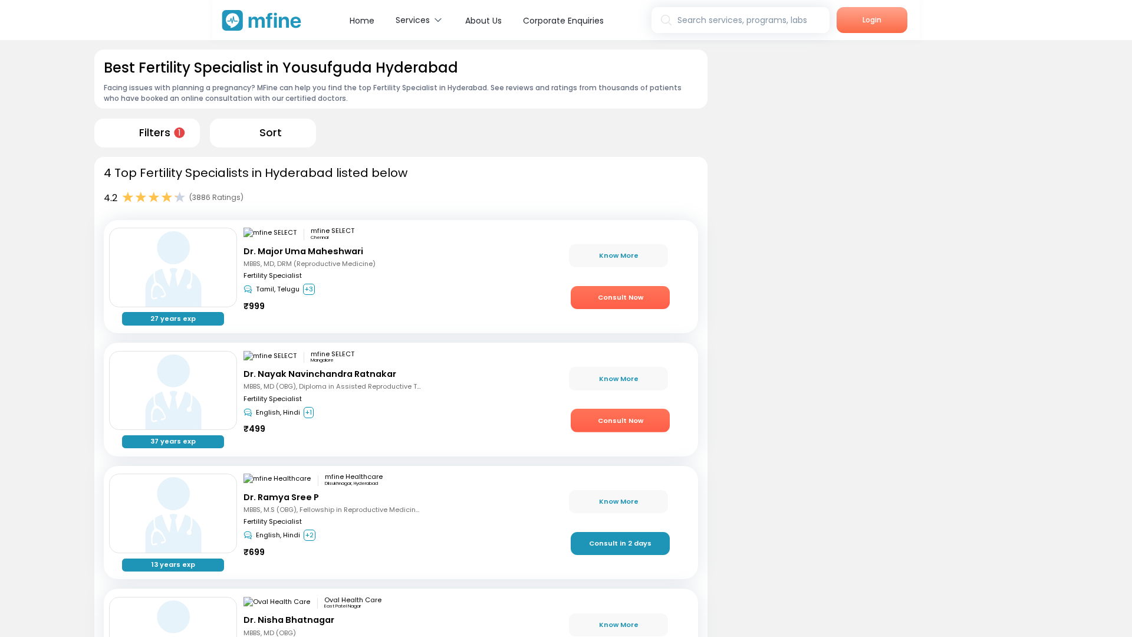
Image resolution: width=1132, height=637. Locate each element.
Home (362, 21)
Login (872, 20)
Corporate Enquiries (563, 21)
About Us (483, 21)
